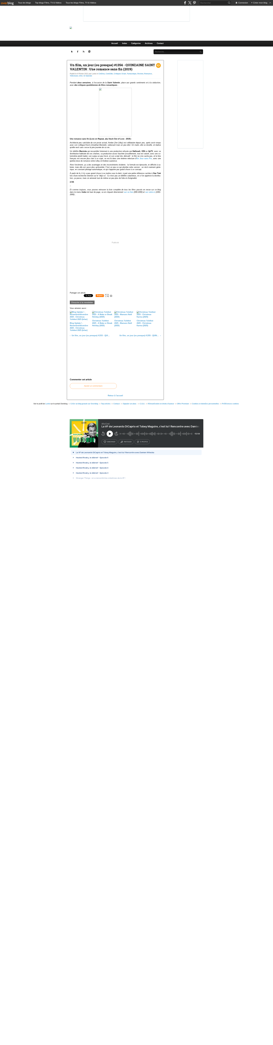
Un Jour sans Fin (144, 158)
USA (81, 76)
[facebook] (185, 2)
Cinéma (102, 74)
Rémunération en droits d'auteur (161, 404)
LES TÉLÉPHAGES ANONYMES (141, 28)
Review (140, 74)
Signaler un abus (130, 404)
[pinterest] (194, 2)
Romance (148, 74)
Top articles (105, 404)
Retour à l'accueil (115, 395)
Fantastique (131, 74)
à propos (144, 442)
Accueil (114, 43)
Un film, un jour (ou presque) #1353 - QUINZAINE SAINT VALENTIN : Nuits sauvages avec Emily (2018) (90, 335)
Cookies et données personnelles (205, 404)
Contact (160, 43)
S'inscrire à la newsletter (82, 302)
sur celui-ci (150, 192)
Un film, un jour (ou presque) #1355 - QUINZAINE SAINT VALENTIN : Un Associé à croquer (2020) (139, 335)
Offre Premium (183, 404)
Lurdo (47, 404)
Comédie (109, 74)
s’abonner (111, 442)
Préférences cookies (230, 404)
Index (124, 43)
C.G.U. (142, 404)
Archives (149, 43)
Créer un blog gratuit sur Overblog (84, 404)
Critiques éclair (120, 74)
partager (128, 442)
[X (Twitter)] (190, 2)
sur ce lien (128, 192)
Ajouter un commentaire (93, 386)
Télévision (74, 76)
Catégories (136, 43)
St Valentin (87, 76)
